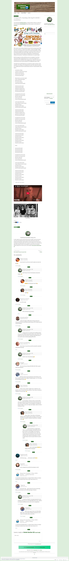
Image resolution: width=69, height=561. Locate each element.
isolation (15, 25)
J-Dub (21, 373)
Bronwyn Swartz (24, 298)
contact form (42, 547)
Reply (30, 277)
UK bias (41, 550)
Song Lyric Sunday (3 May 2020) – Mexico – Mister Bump (29, 520)
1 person (24, 285)
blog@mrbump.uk (30, 547)
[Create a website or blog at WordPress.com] (34, 554)
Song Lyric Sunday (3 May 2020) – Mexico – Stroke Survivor (29, 474)
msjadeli (22, 464)
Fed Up (40, 251)
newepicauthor (24, 317)
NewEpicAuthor (23, 22)
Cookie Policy (17, 559)
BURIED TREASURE (49, 93)
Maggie (22, 362)
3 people (19, 265)
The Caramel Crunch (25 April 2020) (20, 251)
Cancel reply (37, 532)
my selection (22, 24)
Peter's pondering (25, 342)
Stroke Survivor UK (27, 269)
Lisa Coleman (28, 289)
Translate (51, 98)
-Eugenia (22, 485)
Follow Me (52, 102)
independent (35, 550)
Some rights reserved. (51, 24)
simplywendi (23, 454)
